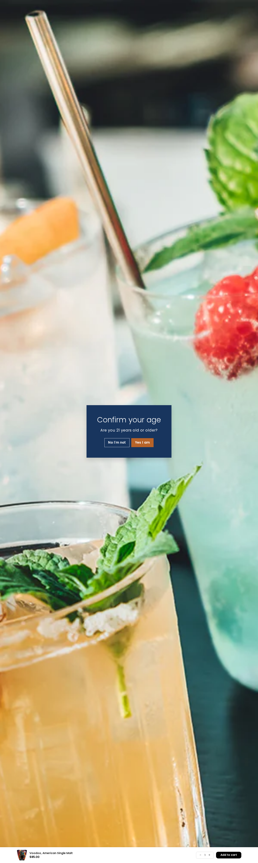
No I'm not (117, 442)
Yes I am (142, 442)
